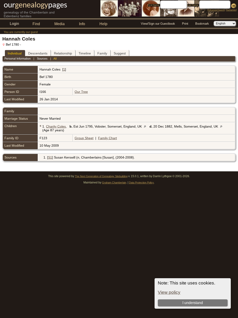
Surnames (231, 10)
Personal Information (17, 58)
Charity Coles (56, 126)
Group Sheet (84, 138)
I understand (192, 303)
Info (82, 24)
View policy (169, 292)
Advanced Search (216, 10)
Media (59, 24)
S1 (50, 157)
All (55, 58)
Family (102, 53)
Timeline (85, 53)
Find (36, 24)
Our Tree (81, 92)
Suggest (120, 53)
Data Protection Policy (141, 182)
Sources (42, 58)
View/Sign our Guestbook (158, 23)
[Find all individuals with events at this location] (146, 126)
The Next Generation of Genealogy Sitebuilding (101, 176)
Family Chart (107, 138)
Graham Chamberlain (114, 182)
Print (185, 23)
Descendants (37, 53)
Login (14, 24)
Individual (15, 53)
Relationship (63, 53)
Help (103, 24)
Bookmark (202, 23)
